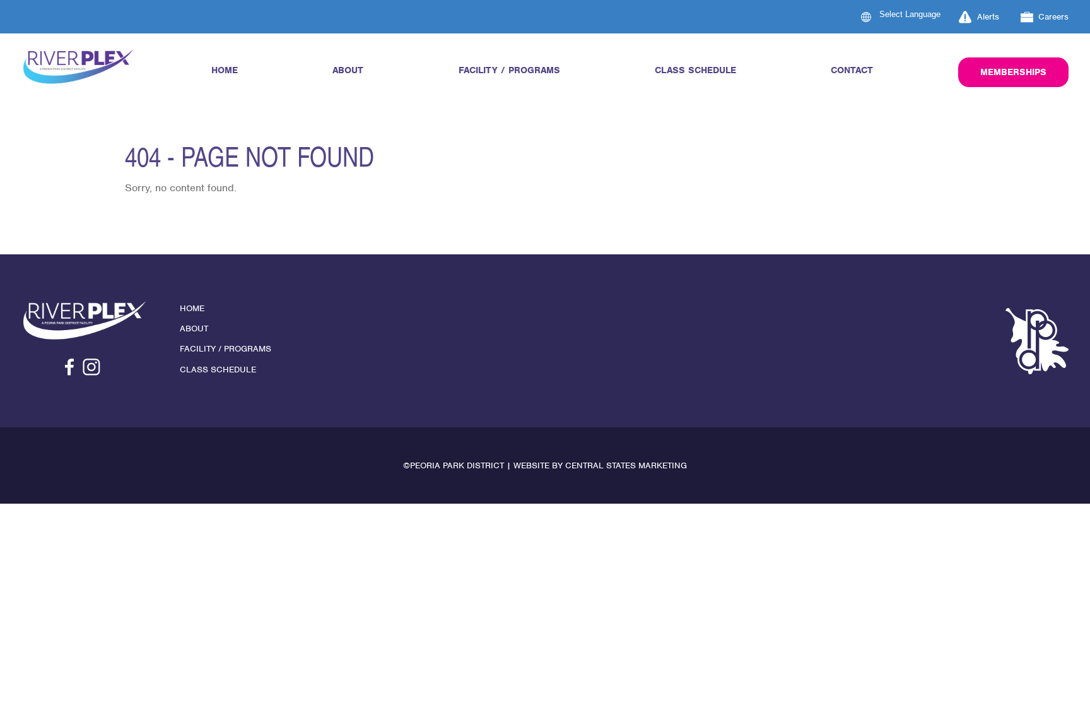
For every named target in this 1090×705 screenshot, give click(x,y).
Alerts (988, 16)
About (347, 70)
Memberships (1013, 72)
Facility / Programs (509, 70)
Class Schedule (695, 70)
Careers (1053, 16)
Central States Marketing (626, 465)
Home (224, 70)
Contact (852, 70)
